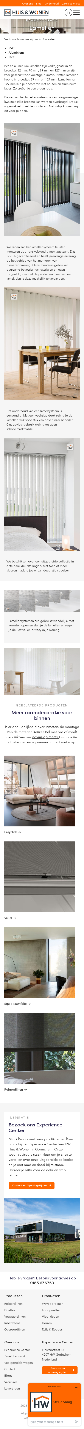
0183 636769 (42, 1282)
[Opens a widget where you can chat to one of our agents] (54, 1404)
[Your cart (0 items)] (68, 12)
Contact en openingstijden (57, 1370)
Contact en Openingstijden (29, 1185)
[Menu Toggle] (76, 13)
